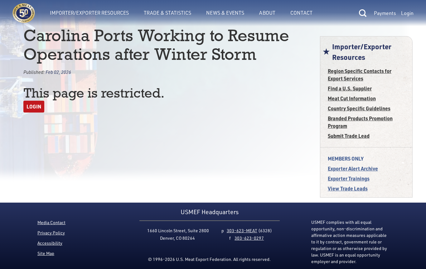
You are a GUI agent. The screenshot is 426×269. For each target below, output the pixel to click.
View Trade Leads (348, 188)
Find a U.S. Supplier (350, 88)
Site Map (45, 253)
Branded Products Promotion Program (360, 122)
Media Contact (51, 222)
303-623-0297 (249, 238)
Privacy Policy (51, 232)
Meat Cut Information (352, 98)
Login (407, 13)
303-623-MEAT (242, 230)
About (267, 13)
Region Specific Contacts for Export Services (359, 75)
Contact (301, 13)
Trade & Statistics (167, 13)
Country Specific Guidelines (359, 108)
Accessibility (49, 243)
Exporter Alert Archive (353, 168)
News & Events (225, 13)
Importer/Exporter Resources (89, 13)
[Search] (362, 13)
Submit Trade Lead (349, 135)
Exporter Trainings (349, 178)
